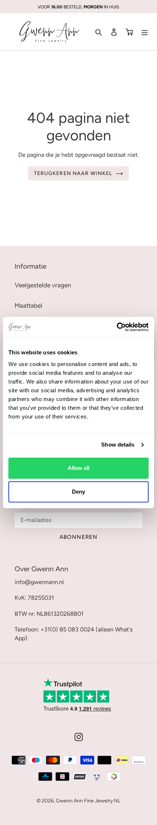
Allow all (78, 468)
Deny (78, 492)
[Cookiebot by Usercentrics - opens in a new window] (117, 327)
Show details (117, 444)
